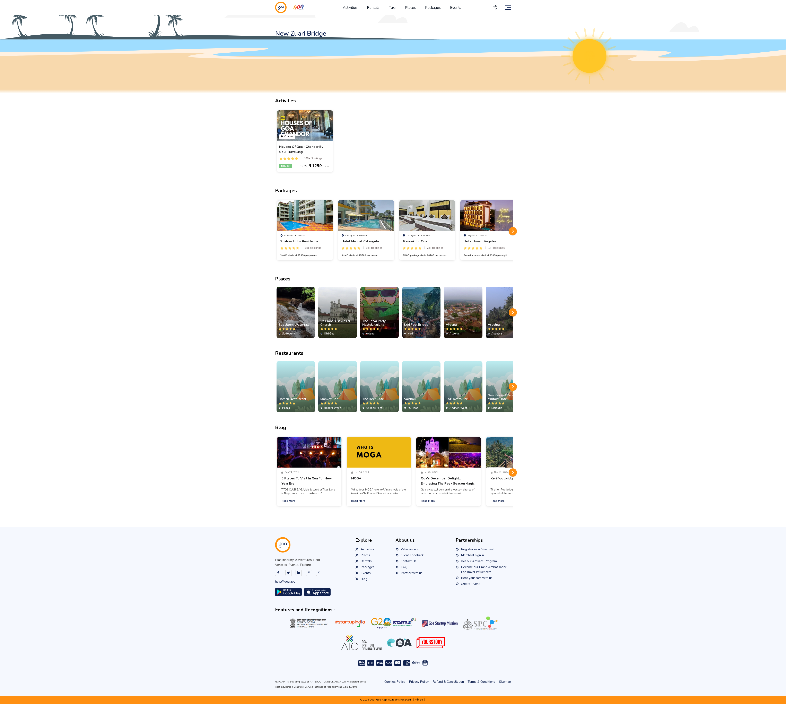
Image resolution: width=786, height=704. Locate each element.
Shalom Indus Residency (299, 241)
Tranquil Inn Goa (415, 241)
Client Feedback (412, 555)
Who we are (410, 549)
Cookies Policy (394, 681)
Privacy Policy (419, 681)
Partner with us (411, 573)
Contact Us (409, 561)
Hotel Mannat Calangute (360, 241)
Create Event (470, 584)
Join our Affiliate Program (479, 561)
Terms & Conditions (481, 681)
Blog (364, 579)
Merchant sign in (472, 555)
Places (410, 7)
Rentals (373, 7)
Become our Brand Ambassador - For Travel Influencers (485, 569)
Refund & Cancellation (448, 681)
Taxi (392, 7)
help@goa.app (285, 581)
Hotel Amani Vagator (480, 241)
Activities (350, 7)
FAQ (404, 567)
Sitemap (505, 681)
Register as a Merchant (477, 549)
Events (455, 7)
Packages (433, 7)
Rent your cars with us (476, 578)
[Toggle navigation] (508, 7)
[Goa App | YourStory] (431, 642)
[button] (512, 231)
